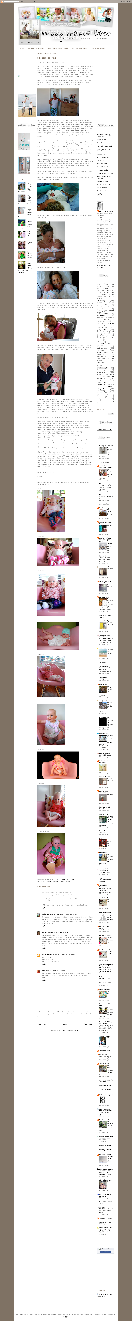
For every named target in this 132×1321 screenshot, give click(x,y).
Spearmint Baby (102, 181)
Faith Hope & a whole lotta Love (105, 582)
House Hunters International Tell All (104, 559)
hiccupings (103, 677)
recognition (101, 382)
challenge (105, 305)
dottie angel (104, 567)
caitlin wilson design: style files (105, 539)
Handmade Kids (104, 635)
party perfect (104, 989)
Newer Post (42, 1024)
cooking (100, 311)
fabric (105, 325)
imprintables (104, 717)
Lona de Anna (104, 814)
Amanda (44, 932)
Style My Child (102, 188)
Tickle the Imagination (101, 195)
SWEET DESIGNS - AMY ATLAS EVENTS (105, 1110)
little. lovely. (105, 807)
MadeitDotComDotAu (104, 167)
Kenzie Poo (101, 154)
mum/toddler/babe (105, 912)
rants (99, 380)
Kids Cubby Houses (106, 930)
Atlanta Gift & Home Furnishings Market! (105, 487)
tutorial (100, 397)
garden (111, 332)
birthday (110, 292)
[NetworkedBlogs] (105, 1249)
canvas (99, 303)
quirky (112, 374)
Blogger (65, 1317)
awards (107, 288)
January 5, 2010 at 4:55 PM (57, 932)
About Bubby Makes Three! (58, 48)
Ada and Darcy (104, 484)
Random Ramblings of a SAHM (105, 1022)
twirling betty (105, 1194)
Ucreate (102, 1207)
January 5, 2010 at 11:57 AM (68, 914)
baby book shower (109, 993)
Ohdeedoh (102, 977)
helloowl (102, 662)
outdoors (100, 354)
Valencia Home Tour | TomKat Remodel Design (105, 1172)
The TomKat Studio (106, 1169)
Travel (106, 395)
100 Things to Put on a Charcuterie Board (106, 1210)
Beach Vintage (104, 508)
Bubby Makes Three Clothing (105, 298)
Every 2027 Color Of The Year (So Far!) (105, 1231)
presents (100, 374)
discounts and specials (105, 317)
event (112, 323)
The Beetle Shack (105, 1120)
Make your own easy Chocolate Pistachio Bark (105, 969)
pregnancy (101, 372)
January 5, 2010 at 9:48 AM (60, 892)
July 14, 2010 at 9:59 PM (55, 970)
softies (100, 393)
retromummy (103, 1054)
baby (98, 290)
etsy (103, 323)
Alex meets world (105, 495)
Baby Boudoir (104, 504)
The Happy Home (102, 191)
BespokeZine (101, 140)
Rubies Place (104, 1064)
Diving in (103, 1196)
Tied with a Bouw (105, 1180)
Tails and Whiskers (49, 914)
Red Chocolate (104, 1036)
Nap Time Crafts (105, 950)
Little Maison (104, 777)
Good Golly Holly (103, 143)
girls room (105, 334)
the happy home (105, 1145)
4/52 (108, 1038)
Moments (110, 794)
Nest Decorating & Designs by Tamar (106, 965)
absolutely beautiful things (105, 466)
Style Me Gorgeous (106, 1095)
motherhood (47, 881)
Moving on (103, 679)
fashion (100, 327)
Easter (99, 321)
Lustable (100, 160)
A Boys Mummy (104, 462)
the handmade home (106, 1136)
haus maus (103, 648)
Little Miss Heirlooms (103, 792)
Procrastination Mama (105, 173)
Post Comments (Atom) (70, 1030)
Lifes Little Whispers (104, 761)
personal (56, 881)
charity (100, 307)
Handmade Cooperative (105, 146)
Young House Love (105, 1227)
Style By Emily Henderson (105, 1090)
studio (111, 393)
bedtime (102, 832)
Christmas (105, 309)
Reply (44, 908)
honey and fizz (105, 701)
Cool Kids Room (105, 755)
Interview (110, 342)
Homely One (103, 684)
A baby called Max (106, 446)
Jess (43, 970)
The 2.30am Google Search (29, 254)
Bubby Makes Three (106, 211)
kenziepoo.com (104, 753)
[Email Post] (72, 879)
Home (22, 48)
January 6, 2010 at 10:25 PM (64, 954)
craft (111, 311)
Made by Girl (102, 164)
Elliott (110, 321)
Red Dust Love (104, 1051)
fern (112, 328)
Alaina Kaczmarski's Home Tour (110, 546)
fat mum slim (104, 597)
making (109, 525)
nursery (100, 350)
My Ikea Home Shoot (79, 48)
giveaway (100, 336)
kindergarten (105, 346)
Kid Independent (103, 157)
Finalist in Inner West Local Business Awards (106, 669)
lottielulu (103, 831)
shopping (101, 391)
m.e (100, 838)
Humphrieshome (47, 954)
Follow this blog (105, 1251)
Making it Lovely (105, 869)
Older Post (88, 1024)
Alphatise (103, 809)
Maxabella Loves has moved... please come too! (105, 890)
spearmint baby (105, 1085)
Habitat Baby (104, 621)
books (104, 294)
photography (65, 881)
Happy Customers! (98, 48)
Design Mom (103, 556)
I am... (110, 1182)
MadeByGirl (103, 852)
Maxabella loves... (103, 886)
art (98, 284)
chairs (111, 303)
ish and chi (103, 733)
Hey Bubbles (103, 666)
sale (112, 384)
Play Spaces (102, 370)
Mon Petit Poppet (105, 898)
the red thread (105, 1155)
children (110, 307)
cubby (106, 313)
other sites (102, 352)
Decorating (101, 315)
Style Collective (103, 184)
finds (105, 330)
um (109, 397)
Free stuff (101, 331)
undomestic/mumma (105, 1218)
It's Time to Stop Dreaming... (29, 235)
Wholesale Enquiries (36, 48)
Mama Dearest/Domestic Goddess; (105, 879)
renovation (101, 384)
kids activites (107, 344)
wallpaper (100, 399)
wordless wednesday (105, 401)
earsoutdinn (105, 319)
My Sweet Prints (103, 170)
